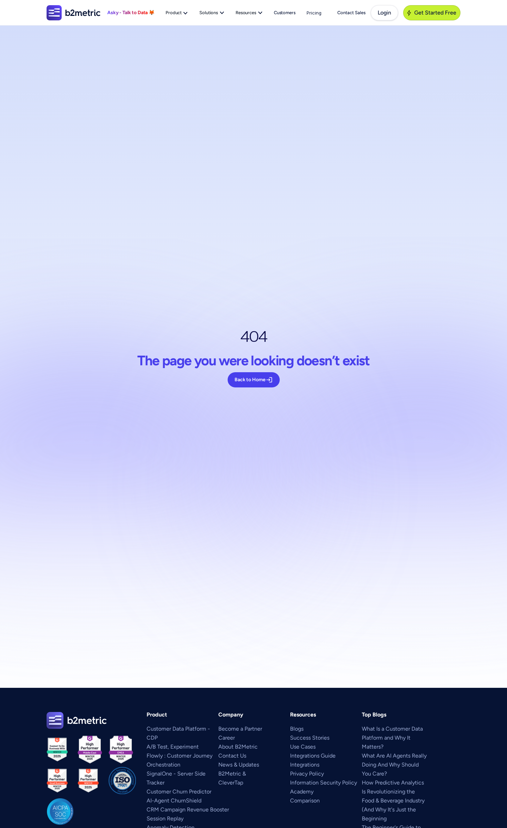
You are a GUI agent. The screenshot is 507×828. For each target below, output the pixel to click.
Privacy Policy (307, 773)
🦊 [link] (152, 13)
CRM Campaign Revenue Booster (188, 809)
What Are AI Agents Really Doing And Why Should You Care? (395, 764)
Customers (285, 12)
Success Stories (309, 737)
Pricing (314, 13)
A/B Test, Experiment (173, 746)
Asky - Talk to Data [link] (128, 13)
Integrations (304, 764)
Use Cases (303, 746)
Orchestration (163, 764)
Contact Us (232, 755)
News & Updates (238, 764)
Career (226, 737)
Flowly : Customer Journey (179, 755)
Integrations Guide (313, 755)
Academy (302, 791)
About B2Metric (238, 746)
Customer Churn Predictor (179, 791)
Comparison (305, 800)
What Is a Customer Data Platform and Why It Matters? (393, 737)
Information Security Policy (323, 782)
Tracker (156, 782)
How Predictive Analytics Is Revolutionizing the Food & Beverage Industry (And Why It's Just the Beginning (394, 800)
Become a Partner (240, 728)
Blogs (297, 728)
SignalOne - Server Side (176, 773)
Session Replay (165, 818)
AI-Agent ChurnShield (174, 800)
